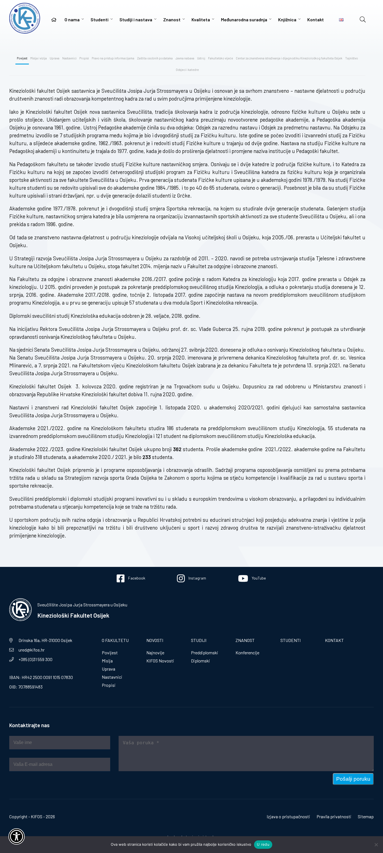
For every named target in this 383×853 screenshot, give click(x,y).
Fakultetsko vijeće (220, 58)
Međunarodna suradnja (244, 19)
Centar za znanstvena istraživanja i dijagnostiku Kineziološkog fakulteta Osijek (289, 58)
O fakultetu (115, 640)
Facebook (136, 578)
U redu (263, 844)
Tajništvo (351, 58)
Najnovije (155, 652)
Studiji (198, 640)
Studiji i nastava (135, 19)
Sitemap (366, 816)
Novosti (154, 640)
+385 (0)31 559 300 (35, 659)
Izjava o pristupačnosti (288, 816)
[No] (376, 844)
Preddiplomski (204, 652)
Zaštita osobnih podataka (155, 58)
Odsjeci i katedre (187, 69)
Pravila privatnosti (334, 816)
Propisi (84, 58)
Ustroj (201, 58)
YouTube (258, 578)
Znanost (172, 19)
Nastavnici (69, 58)
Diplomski (200, 660)
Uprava (54, 58)
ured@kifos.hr (32, 649)
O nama (72, 19)
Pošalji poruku (353, 779)
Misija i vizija (38, 58)
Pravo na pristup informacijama (113, 58)
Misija (107, 660)
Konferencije (247, 652)
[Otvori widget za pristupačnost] (16, 836)
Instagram (197, 578)
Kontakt (315, 19)
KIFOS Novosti (160, 660)
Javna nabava (185, 58)
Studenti (100, 19)
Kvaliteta (201, 19)
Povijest (22, 58)
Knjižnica (287, 19)
